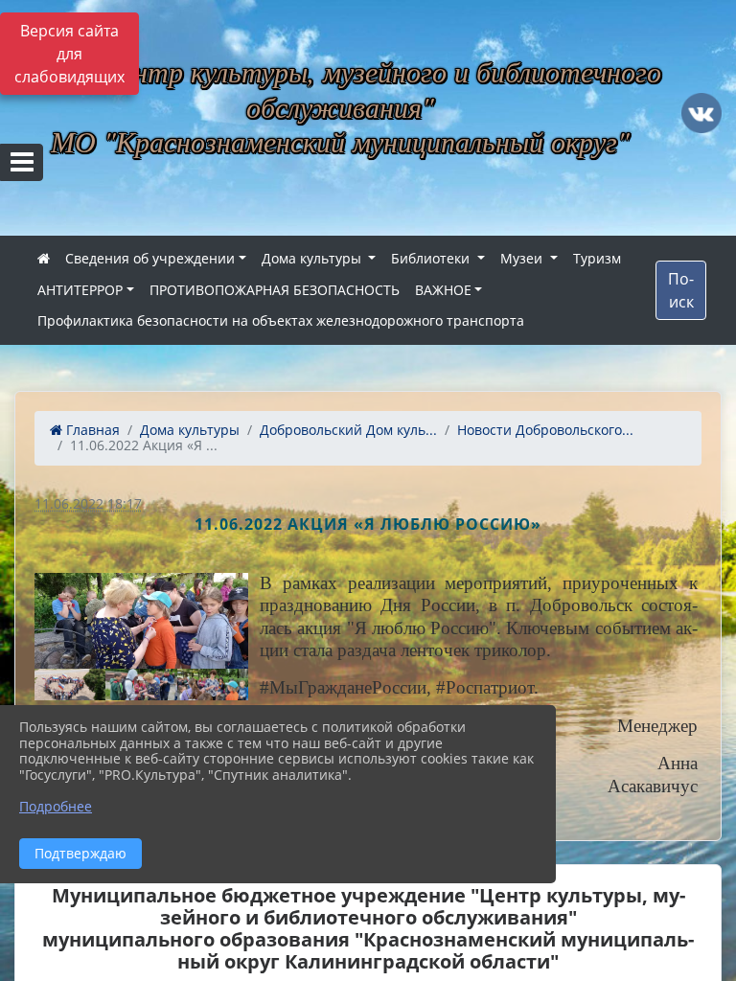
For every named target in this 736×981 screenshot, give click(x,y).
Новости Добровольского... (545, 430)
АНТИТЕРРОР (80, 290)
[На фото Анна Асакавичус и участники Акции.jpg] (141, 621)
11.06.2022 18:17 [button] (88, 503)
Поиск (681, 290)
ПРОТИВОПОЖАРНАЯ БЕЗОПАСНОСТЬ (275, 290)
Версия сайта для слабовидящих (69, 53)
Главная (91, 430)
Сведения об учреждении (150, 258)
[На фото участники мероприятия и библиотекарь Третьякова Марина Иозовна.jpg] (212, 684)
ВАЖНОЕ (443, 290)
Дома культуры (313, 258)
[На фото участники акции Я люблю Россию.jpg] (69, 684)
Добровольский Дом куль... (348, 430)
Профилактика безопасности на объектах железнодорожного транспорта (280, 320)
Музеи (523, 258)
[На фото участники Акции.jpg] (140, 684)
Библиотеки (432, 258)
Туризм (597, 258)
